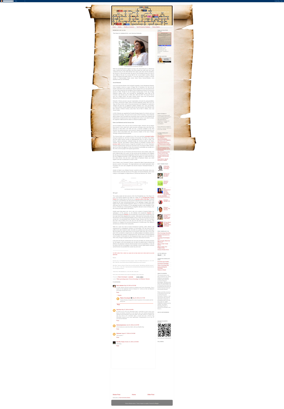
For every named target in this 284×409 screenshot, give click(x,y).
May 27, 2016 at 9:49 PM (127, 309)
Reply (117, 292)
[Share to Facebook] (141, 277)
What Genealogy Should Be (164, 233)
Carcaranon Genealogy (163, 263)
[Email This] (137, 277)
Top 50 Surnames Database (143, 27)
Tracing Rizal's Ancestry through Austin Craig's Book (167, 216)
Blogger (157, 403)
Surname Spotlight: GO (167, 200)
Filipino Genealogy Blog (163, 265)
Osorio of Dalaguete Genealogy (162, 267)
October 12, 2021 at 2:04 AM (132, 341)
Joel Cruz (118, 309)
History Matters (156, 27)
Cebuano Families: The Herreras (167, 208)
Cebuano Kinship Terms (163, 249)
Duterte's (149, 213)
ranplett (147, 403)
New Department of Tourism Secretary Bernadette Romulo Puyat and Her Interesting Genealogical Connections (164, 193)
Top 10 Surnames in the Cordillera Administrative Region (163, 156)
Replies (119, 295)
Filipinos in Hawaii (162, 269)
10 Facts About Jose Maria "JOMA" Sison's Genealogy (167, 224)
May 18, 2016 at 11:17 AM (139, 298)
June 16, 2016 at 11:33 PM (132, 325)
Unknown (118, 333)
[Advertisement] (133, 381)
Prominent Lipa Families (163, 261)
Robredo (148, 279)
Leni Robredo (142, 279)
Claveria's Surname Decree (166, 182)
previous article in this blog (142, 199)
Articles (120, 27)
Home (114, 27)
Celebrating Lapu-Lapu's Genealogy (166, 167)
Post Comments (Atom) (124, 397)
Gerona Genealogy (133, 279)
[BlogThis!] (138, 277)
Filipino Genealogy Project (129, 8)
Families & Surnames (129, 27)
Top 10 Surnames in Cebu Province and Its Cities (164, 152)
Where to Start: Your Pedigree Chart (162, 247)
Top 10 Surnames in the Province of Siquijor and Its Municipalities (164, 149)
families (149, 136)
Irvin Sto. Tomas (120, 341)
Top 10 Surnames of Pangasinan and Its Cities (163, 142)
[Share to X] (140, 277)
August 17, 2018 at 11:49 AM (128, 333)
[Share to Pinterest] (142, 277)
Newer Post (116, 394)
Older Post (150, 394)
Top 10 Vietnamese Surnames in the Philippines (164, 139)
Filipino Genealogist (125, 298)
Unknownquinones (121, 325)
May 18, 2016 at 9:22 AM (130, 285)
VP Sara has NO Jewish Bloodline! (166, 175)
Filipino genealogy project (123, 279)
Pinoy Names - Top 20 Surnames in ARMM (163, 160)
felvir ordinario (120, 285)
